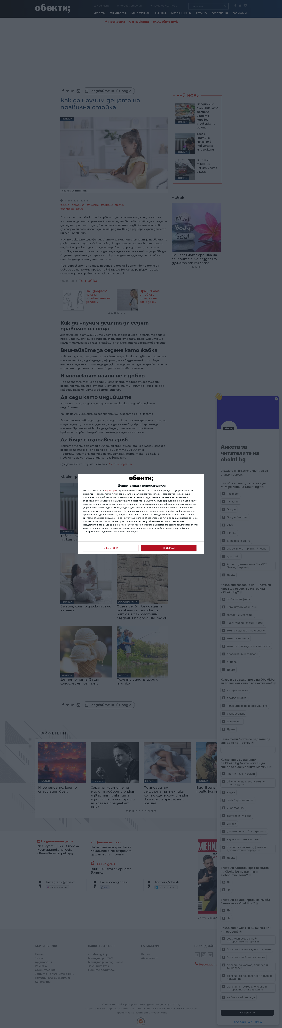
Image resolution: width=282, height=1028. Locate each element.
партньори (110, 490)
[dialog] (141, 514)
